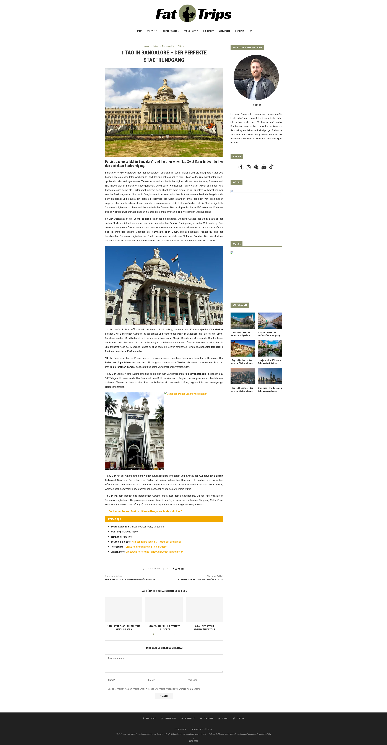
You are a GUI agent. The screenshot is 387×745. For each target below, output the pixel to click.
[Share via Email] (182, 568)
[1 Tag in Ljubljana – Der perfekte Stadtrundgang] (243, 348)
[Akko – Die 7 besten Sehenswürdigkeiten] (204, 609)
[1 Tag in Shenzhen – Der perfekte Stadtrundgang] (243, 376)
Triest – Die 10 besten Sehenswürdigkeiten (240, 334)
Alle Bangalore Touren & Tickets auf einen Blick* (157, 541)
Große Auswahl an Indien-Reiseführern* (146, 546)
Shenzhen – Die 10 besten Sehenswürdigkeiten (270, 389)
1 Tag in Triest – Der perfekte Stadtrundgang (269, 334)
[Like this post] (170, 568)
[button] (109, 616)
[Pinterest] (256, 168)
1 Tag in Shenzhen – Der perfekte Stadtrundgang (242, 389)
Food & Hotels (191, 31)
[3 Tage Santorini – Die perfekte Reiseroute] (164, 609)
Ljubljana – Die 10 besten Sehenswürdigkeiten (269, 362)
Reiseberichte (170, 31)
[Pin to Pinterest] (179, 568)
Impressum (180, 729)
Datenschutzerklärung (202, 729)
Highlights (208, 31)
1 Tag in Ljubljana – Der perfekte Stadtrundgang (242, 362)
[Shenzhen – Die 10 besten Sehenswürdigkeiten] (270, 376)
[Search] (251, 31)
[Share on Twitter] (176, 568)
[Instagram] (249, 168)
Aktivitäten (225, 31)
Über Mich (240, 31)
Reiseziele (151, 31)
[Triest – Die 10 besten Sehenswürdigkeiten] (243, 321)
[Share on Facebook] (173, 568)
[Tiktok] (271, 168)
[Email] (264, 168)
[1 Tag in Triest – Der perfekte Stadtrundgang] (270, 321)
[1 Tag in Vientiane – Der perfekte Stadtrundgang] (123, 609)
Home (139, 31)
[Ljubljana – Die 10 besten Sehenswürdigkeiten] (270, 348)
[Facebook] (241, 168)
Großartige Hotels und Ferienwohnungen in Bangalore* (154, 551)
